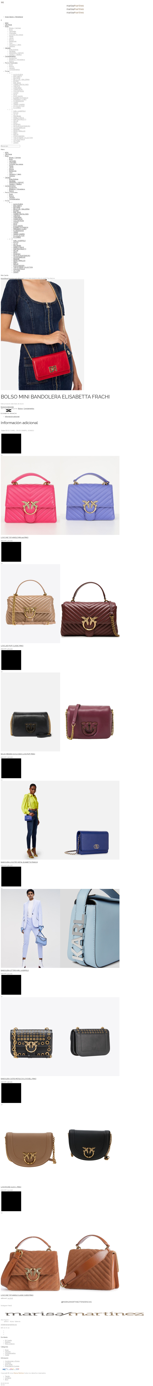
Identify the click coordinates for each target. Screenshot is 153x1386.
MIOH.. (15, 123)
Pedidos (8, 1342)
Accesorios (13, 58)
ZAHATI (15, 143)
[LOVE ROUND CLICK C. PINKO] (89, 1184)
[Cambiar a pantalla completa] (6, 1383)
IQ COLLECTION (18, 106)
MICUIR (15, 121)
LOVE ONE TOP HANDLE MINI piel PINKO (14, 537)
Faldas (11, 36)
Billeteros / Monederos (17, 59)
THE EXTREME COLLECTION (23, 138)
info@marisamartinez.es (9, 1324)
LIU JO (15, 114)
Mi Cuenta (8, 1340)
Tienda (7, 1376)
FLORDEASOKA (18, 101)
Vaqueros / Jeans (15, 45)
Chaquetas (12, 33)
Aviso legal (8, 1364)
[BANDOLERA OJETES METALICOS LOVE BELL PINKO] (89, 1075)
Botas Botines (13, 49)
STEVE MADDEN (18, 136)
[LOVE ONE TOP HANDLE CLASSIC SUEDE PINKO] (89, 1292)
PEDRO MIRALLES (19, 131)
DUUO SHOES (18, 96)
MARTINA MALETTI (19, 119)
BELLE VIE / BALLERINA (21, 79)
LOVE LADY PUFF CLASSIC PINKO (12, 646)
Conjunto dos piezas (16, 35)
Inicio (2, 278)
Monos (11, 40)
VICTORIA (16, 141)
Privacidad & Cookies (12, 1366)
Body (11, 30)
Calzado (8, 48)
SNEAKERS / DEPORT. (16, 53)
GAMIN (15, 103)
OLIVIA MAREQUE (19, 128)
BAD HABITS (17, 76)
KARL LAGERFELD (19, 111)
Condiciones (9, 407)
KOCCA (15, 113)
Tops (10, 43)
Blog (6, 1379)
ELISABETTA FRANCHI (20, 98)
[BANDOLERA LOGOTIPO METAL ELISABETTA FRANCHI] (89, 859)
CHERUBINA (17, 88)
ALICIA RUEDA (18, 74)
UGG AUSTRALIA (19, 139)
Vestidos (12, 46)
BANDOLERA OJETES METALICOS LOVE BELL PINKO (18, 1079)
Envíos (3, 407)
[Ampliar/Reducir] (8, 1383)
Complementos (10, 56)
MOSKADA (16, 124)
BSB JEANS (17, 83)
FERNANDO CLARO (19, 99)
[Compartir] (4, 1383)
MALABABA (17, 116)
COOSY (15, 93)
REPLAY (16, 134)
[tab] (78, 416)
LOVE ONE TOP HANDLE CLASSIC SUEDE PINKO (17, 1295)
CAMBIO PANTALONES (21, 84)
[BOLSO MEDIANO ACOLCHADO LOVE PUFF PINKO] (89, 751)
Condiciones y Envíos (12, 1361)
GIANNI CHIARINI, (19, 104)
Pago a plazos (10, 1344)
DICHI (15, 94)
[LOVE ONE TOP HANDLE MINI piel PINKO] (89, 534)
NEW (6, 23)
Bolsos (11, 61)
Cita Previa (8, 25)
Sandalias (12, 51)
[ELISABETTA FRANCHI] (8, 413)
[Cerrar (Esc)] (1, 1383)
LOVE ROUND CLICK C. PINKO (11, 1187)
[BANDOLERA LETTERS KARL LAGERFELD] (89, 967)
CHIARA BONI (17, 89)
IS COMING (17, 108)
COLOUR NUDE (18, 91)
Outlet (7, 1355)
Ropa (7, 26)
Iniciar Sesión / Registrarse (14, 17)
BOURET (16, 81)
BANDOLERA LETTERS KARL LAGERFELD (15, 970)
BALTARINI (16, 78)
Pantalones (12, 41)
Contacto (8, 1363)
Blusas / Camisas (15, 28)
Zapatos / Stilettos (15, 54)
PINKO (15, 133)
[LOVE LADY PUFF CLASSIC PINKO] (89, 642)
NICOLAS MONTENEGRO (21, 126)
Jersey (11, 38)
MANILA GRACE (18, 118)
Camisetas (12, 31)
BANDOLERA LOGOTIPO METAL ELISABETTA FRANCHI (19, 862)
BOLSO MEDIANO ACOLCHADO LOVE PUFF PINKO (18, 754)
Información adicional (12, 416)
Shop (6, 278)
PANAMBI (16, 129)
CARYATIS (16, 86)
